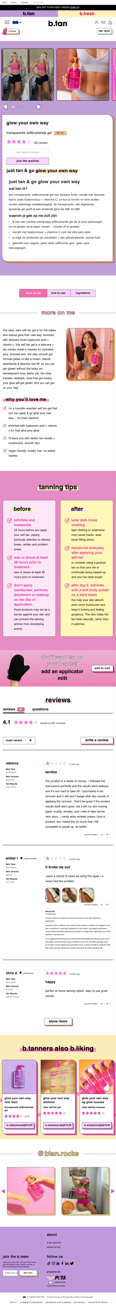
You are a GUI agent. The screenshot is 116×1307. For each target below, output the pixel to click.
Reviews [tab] (13, 709)
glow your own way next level (18, 1100)
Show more (58, 1021)
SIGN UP (75, 7)
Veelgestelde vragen (98, 1302)
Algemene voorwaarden (31, 1302)
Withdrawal (79, 1302)
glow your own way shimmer (56, 1100)
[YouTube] (58, 1263)
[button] (17, 22)
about (52, 1235)
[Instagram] (53, 1263)
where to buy (54, 1247)
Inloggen (96, 22)
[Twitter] (72, 1263)
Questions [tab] (40, 709)
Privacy (13, 1302)
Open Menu (7, 22)
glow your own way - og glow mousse (96, 1100)
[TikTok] (48, 1263)
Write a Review (97, 740)
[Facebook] (62, 1263)
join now (28, 1273)
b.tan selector (54, 1243)
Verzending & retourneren (58, 1302)
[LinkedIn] (67, 1263)
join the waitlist (28, 161)
